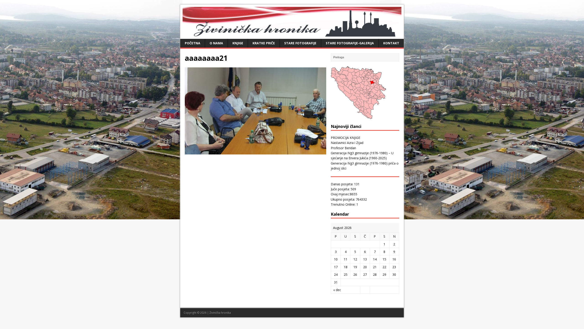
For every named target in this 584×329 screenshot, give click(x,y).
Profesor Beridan (343, 148)
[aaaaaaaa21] (255, 152)
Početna (192, 43)
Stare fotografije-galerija (350, 43)
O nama (216, 43)
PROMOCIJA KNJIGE (345, 137)
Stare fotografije (300, 43)
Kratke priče (264, 43)
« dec (337, 290)
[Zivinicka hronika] (292, 34)
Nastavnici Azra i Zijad (347, 143)
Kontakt (391, 43)
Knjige (237, 43)
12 (355, 259)
